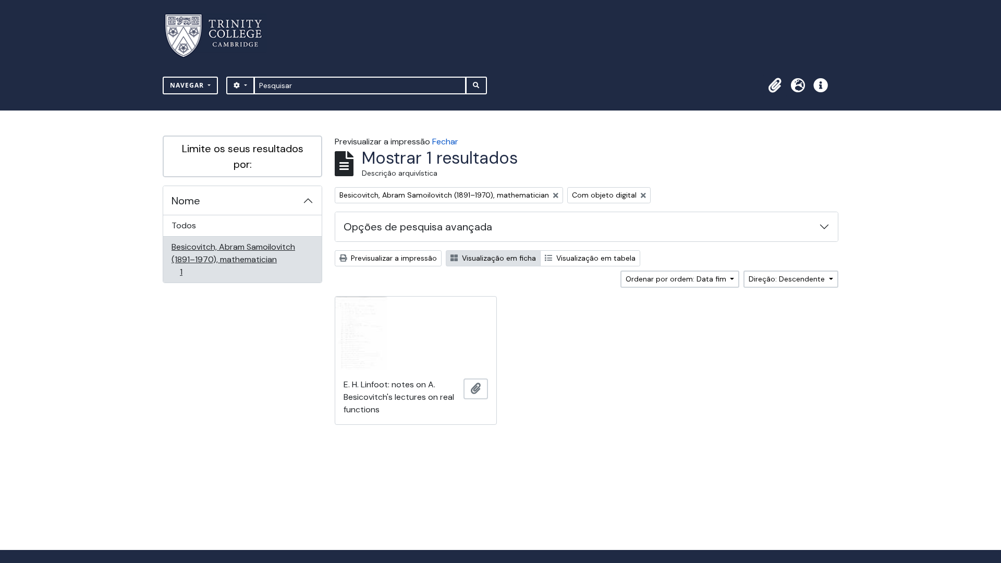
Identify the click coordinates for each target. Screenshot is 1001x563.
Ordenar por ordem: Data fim (677, 279)
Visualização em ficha (498, 258)
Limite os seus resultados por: (242, 156)
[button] (774, 85)
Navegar (188, 85)
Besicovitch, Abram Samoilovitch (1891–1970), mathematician (233, 259)
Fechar (445, 141)
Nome (186, 200)
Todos (184, 225)
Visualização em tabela (595, 258)
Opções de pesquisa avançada (418, 227)
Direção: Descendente (788, 279)
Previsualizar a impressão (393, 258)
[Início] (220, 35)
